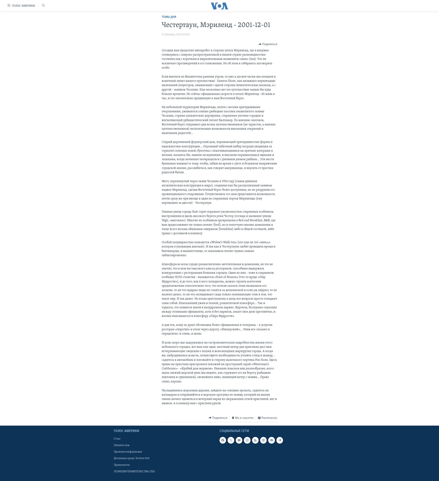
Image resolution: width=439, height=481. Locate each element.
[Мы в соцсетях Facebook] (223, 440)
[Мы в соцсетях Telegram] (279, 440)
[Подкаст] (263, 440)
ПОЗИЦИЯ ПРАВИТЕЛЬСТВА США (134, 471)
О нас (117, 438)
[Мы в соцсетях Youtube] (239, 440)
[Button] (268, 44)
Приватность (122, 465)
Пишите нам (121, 445)
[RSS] (255, 440)
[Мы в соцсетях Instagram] (247, 440)
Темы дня (169, 17)
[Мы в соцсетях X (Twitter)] (231, 440)
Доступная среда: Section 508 (131, 458)
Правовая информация (128, 451)
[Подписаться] (271, 440)
